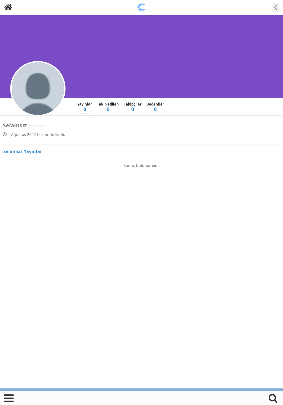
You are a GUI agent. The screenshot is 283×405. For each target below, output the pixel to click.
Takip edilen (108, 107)
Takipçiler (133, 107)
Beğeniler (155, 107)
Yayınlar (84, 107)
